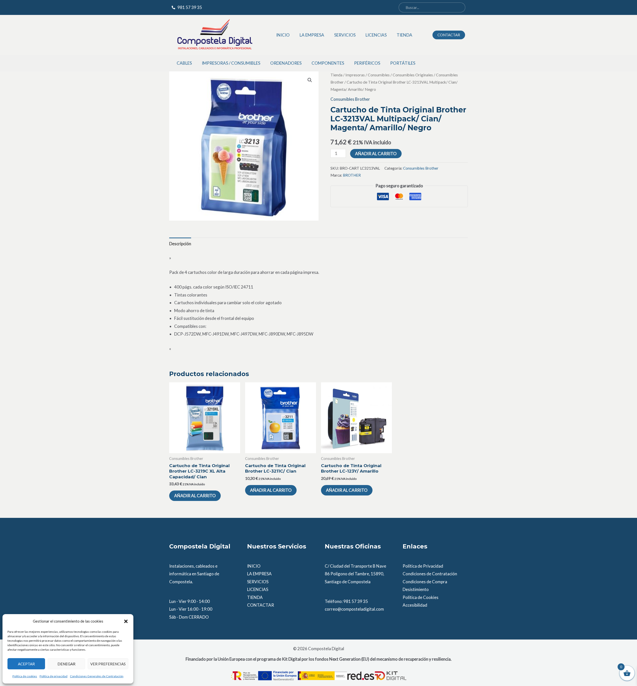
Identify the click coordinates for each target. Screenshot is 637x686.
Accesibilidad (415, 605)
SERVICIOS (257, 581)
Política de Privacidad (423, 566)
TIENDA (255, 597)
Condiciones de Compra (425, 581)
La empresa (312, 35)
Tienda (404, 35)
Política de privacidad (53, 676)
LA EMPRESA (259, 573)
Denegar (66, 664)
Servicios (345, 35)
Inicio (283, 35)
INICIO (254, 566)
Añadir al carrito (376, 153)
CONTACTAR (260, 605)
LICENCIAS (257, 589)
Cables (184, 63)
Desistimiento (416, 589)
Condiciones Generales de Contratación (96, 676)
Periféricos (367, 63)
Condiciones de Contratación (430, 573)
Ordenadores (286, 63)
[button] (125, 621)
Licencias (376, 35)
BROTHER (352, 175)
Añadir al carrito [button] (195, 495)
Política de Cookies (420, 597)
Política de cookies (24, 676)
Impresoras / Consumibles (231, 63)
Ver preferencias (108, 664)
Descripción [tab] (180, 243)
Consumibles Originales (413, 75)
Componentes (328, 63)
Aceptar (26, 664)
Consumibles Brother (350, 99)
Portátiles (402, 63)
